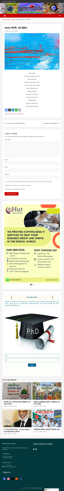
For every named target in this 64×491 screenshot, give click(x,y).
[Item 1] (31, 284)
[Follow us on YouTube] (16, 478)
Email (7, 167)
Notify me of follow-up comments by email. (18, 185)
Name (7, 159)
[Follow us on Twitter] (12, 478)
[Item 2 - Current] (33, 284)
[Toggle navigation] (4, 16)
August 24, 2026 (38, 431)
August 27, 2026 (8, 406)
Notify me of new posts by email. (15, 189)
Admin (16, 31)
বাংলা (48, 489)
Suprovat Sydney (37, 488)
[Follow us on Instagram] (8, 478)
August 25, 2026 (8, 434)
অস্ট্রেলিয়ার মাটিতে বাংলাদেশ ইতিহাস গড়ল (47, 429)
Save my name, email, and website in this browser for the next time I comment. (29, 181)
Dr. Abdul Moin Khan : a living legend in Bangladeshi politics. (17, 430)
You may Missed (10, 380)
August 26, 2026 (38, 406)
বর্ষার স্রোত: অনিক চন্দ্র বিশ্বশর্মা (50, 123)
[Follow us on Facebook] (4, 478)
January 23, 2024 (9, 31)
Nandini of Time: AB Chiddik (15, 114)
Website (7, 174)
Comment (8, 139)
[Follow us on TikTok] (20, 478)
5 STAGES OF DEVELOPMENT (16, 123)
